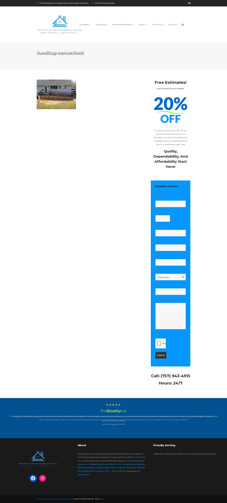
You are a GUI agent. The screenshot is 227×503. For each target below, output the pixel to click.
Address (159, 241)
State (158, 270)
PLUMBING (84, 25)
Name (159, 197)
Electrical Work (108, 464)
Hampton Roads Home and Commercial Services (55, 499)
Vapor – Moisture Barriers (115, 471)
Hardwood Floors (111, 467)
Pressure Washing (137, 464)
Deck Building (83, 471)
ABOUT (142, 25)
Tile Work (141, 467)
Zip (157, 285)
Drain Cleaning (132, 461)
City (157, 255)
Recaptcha (161, 335)
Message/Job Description (169, 299)
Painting (99, 467)
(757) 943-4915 (100, 3)
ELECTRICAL (101, 25)
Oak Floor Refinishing (127, 467)
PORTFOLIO (157, 25)
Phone (158, 226)
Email (158, 212)
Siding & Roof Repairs (86, 467)
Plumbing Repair (94, 464)
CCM (102, 499)
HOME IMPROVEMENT (122, 25)
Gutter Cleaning (122, 464)
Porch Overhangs (97, 471)
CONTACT (172, 25)
